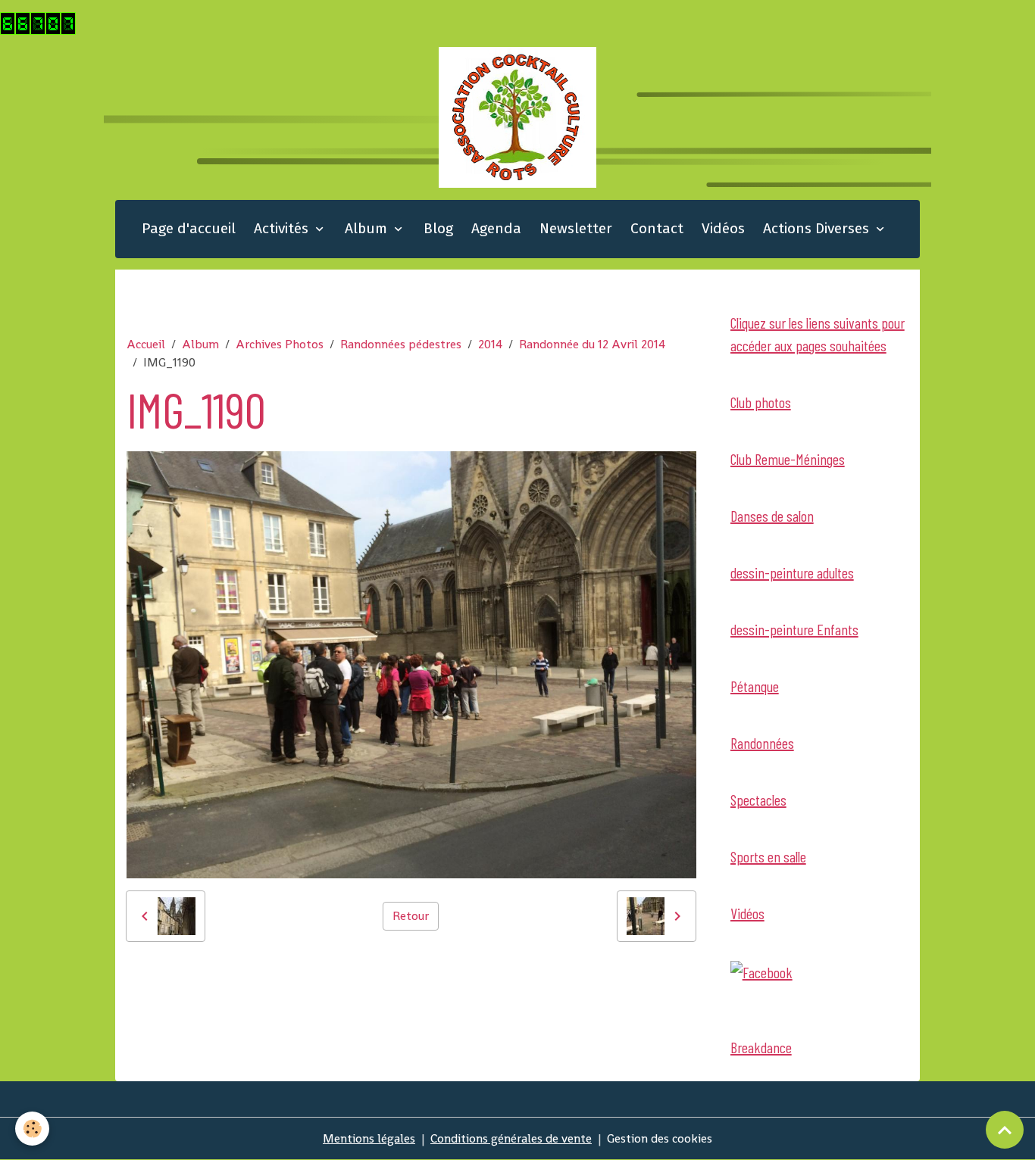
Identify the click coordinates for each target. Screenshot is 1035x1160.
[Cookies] (32, 1129)
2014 (490, 344)
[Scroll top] (1005, 1130)
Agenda (496, 228)
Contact (656, 228)
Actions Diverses (818, 228)
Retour (410, 916)
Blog (438, 228)
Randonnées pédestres (400, 344)
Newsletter (575, 228)
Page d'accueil (189, 228)
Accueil (146, 344)
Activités (283, 228)
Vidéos (723, 228)
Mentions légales (369, 1138)
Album (368, 228)
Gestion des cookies (659, 1138)
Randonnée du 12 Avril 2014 (592, 344)
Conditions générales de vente (511, 1138)
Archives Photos (280, 344)
